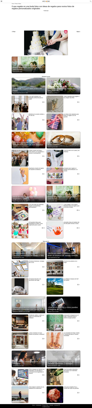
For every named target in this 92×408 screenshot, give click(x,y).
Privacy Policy (45, 405)
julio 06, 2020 (19, 71)
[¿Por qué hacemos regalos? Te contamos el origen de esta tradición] (28, 140)
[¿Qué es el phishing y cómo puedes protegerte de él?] (63, 305)
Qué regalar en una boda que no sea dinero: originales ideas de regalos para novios (28, 67)
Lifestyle (49, 311)
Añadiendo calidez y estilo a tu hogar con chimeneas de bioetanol (36, 316)
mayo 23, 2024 (55, 311)
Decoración (50, 365)
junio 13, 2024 (26, 311)
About (33, 405)
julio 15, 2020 (25, 201)
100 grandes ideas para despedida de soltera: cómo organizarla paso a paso (36, 223)
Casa (14, 257)
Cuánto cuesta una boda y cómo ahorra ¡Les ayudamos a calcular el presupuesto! (36, 152)
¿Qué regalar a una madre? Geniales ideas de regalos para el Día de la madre (71, 206)
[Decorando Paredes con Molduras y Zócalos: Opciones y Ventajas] (63, 359)
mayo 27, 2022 (25, 146)
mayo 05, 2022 (54, 146)
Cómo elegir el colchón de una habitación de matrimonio (36, 387)
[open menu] (1, 1)
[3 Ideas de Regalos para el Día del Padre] (28, 86)
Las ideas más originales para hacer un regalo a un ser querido (71, 115)
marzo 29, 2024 (20, 365)
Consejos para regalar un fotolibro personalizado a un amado (71, 169)
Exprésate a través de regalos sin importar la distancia (36, 169)
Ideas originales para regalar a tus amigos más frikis (71, 97)
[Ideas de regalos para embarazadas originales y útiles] (28, 194)
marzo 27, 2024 (56, 365)
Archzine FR (57, 405)
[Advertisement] (46, 20)
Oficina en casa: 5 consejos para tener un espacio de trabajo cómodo (63, 254)
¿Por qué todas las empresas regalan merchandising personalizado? (36, 206)
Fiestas (16, 3)
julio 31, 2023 (25, 92)
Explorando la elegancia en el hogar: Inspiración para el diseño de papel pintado (71, 316)
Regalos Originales (17, 92)
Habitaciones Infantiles (18, 311)
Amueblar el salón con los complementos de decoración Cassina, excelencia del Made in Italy (28, 253)
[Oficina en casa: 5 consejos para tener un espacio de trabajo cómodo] (63, 251)
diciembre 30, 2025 (20, 257)
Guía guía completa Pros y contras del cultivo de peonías (71, 387)
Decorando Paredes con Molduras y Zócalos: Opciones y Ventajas (63, 362)
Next (78, 31)
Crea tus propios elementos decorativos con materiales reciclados (71, 371)
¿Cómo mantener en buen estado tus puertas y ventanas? (36, 333)
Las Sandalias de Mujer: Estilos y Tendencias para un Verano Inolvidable (71, 334)
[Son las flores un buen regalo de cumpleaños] (63, 86)
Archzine (51, 405)
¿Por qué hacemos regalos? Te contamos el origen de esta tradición (28, 144)
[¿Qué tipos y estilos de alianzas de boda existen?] (63, 140)
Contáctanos (38, 405)
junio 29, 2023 (54, 92)
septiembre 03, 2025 (55, 257)
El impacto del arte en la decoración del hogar (35, 279)
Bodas (20, 3)
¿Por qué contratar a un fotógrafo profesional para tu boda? (36, 98)
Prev (14, 31)
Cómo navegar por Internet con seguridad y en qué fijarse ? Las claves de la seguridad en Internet (36, 371)
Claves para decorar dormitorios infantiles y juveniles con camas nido (28, 308)
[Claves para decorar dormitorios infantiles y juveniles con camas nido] (28, 305)
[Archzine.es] (46, 1)
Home (13, 3)
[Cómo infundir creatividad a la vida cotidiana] (28, 359)
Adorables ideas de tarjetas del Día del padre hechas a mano (71, 223)
